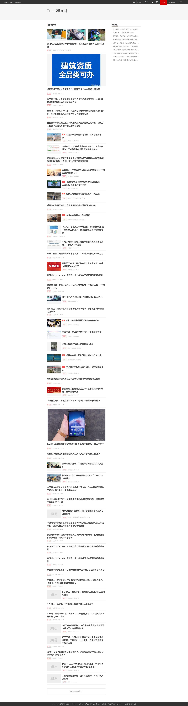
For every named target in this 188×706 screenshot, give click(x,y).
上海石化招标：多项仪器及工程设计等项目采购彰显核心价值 (73, 400)
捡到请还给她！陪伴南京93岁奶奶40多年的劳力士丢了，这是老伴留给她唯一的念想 (127, 39)
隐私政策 (104, 704)
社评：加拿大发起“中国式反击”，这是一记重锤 (127, 43)
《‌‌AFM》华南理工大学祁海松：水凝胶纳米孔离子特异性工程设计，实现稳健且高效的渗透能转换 (83, 230)
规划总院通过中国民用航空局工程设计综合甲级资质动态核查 (73, 379)
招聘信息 (92, 704)
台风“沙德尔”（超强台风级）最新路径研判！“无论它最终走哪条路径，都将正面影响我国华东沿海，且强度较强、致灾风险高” (127, 50)
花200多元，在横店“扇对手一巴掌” (123, 32)
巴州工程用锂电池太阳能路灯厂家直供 (83, 194)
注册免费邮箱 (171, 2)
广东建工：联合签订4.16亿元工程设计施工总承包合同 (70, 604)
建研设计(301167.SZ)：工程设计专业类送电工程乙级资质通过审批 (75, 275)
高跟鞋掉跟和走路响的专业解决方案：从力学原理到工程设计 (73, 454)
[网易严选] (146, 2)
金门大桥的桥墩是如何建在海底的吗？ (83, 320)
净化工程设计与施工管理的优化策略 (78, 344)
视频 (64, 141)
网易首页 (6, 2)
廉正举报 (127, 704)
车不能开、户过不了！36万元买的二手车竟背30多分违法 (127, 36)
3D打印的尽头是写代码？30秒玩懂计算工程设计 (83, 297)
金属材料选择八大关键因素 (78, 215)
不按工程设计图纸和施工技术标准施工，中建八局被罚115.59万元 (75, 253)
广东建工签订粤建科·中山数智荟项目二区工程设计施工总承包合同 (75, 570)
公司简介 (81, 704)
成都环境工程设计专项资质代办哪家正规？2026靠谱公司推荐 (73, 89)
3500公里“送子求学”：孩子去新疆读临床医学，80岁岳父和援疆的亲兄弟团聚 (127, 56)
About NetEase (74, 704)
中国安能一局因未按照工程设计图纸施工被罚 (81, 332)
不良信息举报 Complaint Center (116, 704)
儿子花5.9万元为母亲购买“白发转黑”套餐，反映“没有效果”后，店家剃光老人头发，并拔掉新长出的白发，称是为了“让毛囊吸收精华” (127, 29)
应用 (11, 2)
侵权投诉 (133, 704)
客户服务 (98, 704)
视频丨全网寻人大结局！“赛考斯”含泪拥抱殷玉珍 (127, 53)
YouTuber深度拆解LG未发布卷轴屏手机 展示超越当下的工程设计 (75, 444)
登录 (163, 2)
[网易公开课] (139, 2)
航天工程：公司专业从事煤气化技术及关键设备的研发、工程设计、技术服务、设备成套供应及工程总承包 (82, 640)
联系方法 (86, 704)
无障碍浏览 (18, 2)
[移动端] (133, 2)
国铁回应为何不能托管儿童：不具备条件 (125, 46)
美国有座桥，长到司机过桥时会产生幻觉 (84, 355)
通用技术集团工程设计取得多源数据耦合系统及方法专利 (71, 205)
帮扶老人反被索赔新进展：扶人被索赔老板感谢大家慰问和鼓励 (127, 60)
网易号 (49, 50)
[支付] (152, 2)
